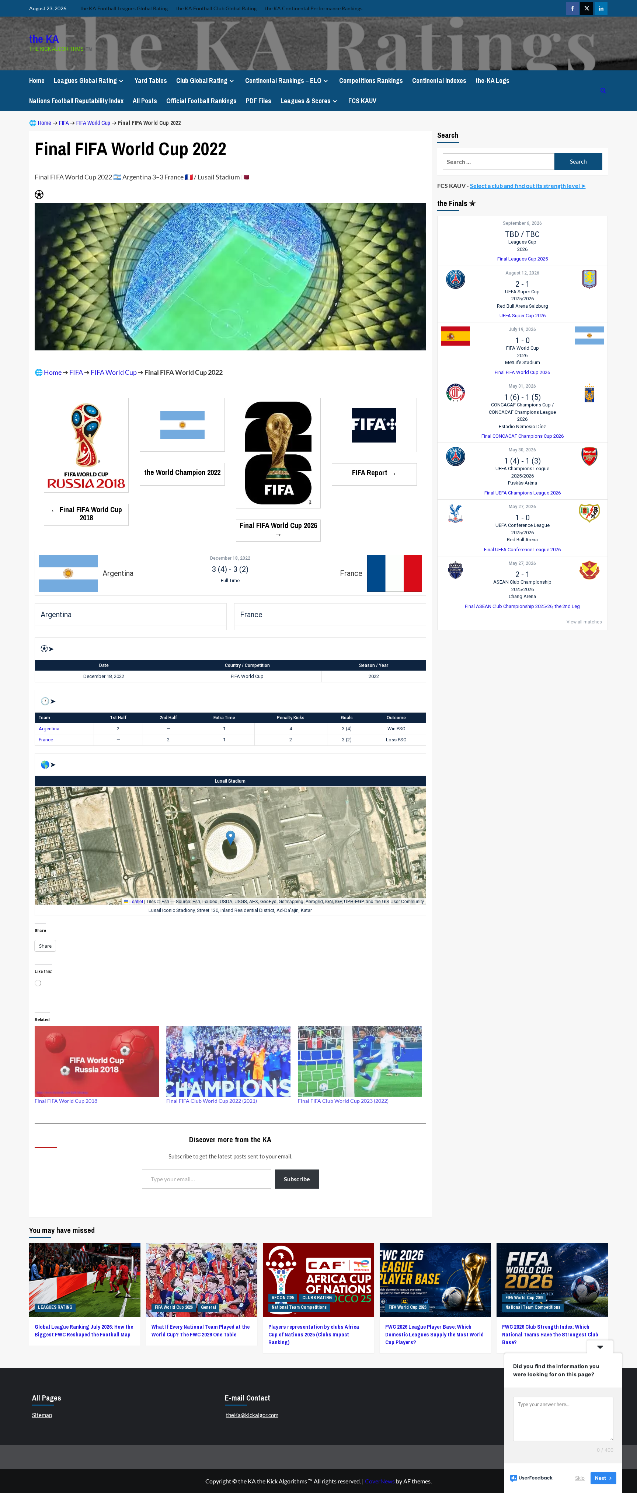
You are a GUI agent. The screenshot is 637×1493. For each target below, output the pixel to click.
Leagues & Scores (306, 100)
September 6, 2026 (522, 223)
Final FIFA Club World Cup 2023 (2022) (343, 1101)
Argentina (49, 728)
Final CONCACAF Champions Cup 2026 (522, 436)
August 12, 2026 (522, 273)
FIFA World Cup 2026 (173, 1307)
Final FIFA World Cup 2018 (66, 1101)
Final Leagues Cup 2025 (522, 259)
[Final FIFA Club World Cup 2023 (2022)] (360, 1061)
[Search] (603, 90)
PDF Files (258, 100)
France (46, 739)
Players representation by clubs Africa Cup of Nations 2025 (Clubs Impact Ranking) (313, 1334)
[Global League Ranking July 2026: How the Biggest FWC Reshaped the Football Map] (84, 1280)
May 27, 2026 (522, 507)
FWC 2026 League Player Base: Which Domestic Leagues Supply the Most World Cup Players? (434, 1334)
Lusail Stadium (230, 781)
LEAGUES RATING (55, 1307)
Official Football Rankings (201, 100)
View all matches (584, 622)
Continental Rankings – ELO (283, 80)
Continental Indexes (439, 80)
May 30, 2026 (522, 450)
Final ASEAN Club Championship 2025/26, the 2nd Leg (522, 606)
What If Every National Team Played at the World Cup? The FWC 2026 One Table (201, 1330)
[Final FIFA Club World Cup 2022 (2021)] (228, 1061)
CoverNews (380, 1481)
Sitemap (42, 1415)
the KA (44, 38)
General (208, 1307)
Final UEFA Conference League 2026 (522, 549)
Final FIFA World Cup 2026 (522, 372)
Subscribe (297, 1178)
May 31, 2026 (522, 386)
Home (37, 80)
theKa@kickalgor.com (252, 1415)
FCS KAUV (362, 100)
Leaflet (135, 901)
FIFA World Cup (93, 123)
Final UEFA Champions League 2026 (522, 493)
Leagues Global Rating (85, 80)
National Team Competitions (299, 1307)
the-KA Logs (492, 80)
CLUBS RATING (317, 1298)
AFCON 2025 (283, 1298)
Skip (580, 1478)
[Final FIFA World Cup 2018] (97, 1061)
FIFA (64, 123)
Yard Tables (151, 80)
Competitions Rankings (371, 80)
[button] (230, 838)
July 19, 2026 (522, 329)
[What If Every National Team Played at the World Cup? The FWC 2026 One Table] (201, 1280)
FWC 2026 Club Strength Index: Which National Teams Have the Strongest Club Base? (550, 1334)
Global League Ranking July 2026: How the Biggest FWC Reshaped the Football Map (84, 1330)
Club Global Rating (201, 80)
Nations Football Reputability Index (76, 100)
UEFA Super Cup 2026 (522, 316)
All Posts (145, 100)
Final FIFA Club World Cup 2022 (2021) (211, 1101)
